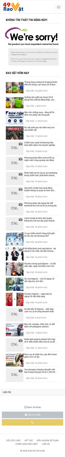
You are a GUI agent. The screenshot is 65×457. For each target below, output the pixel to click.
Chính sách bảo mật (27, 444)
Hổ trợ (29, 440)
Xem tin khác (34, 407)
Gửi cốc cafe (13, 440)
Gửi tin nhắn (34, 414)
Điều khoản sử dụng (48, 440)
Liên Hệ (46, 444)
